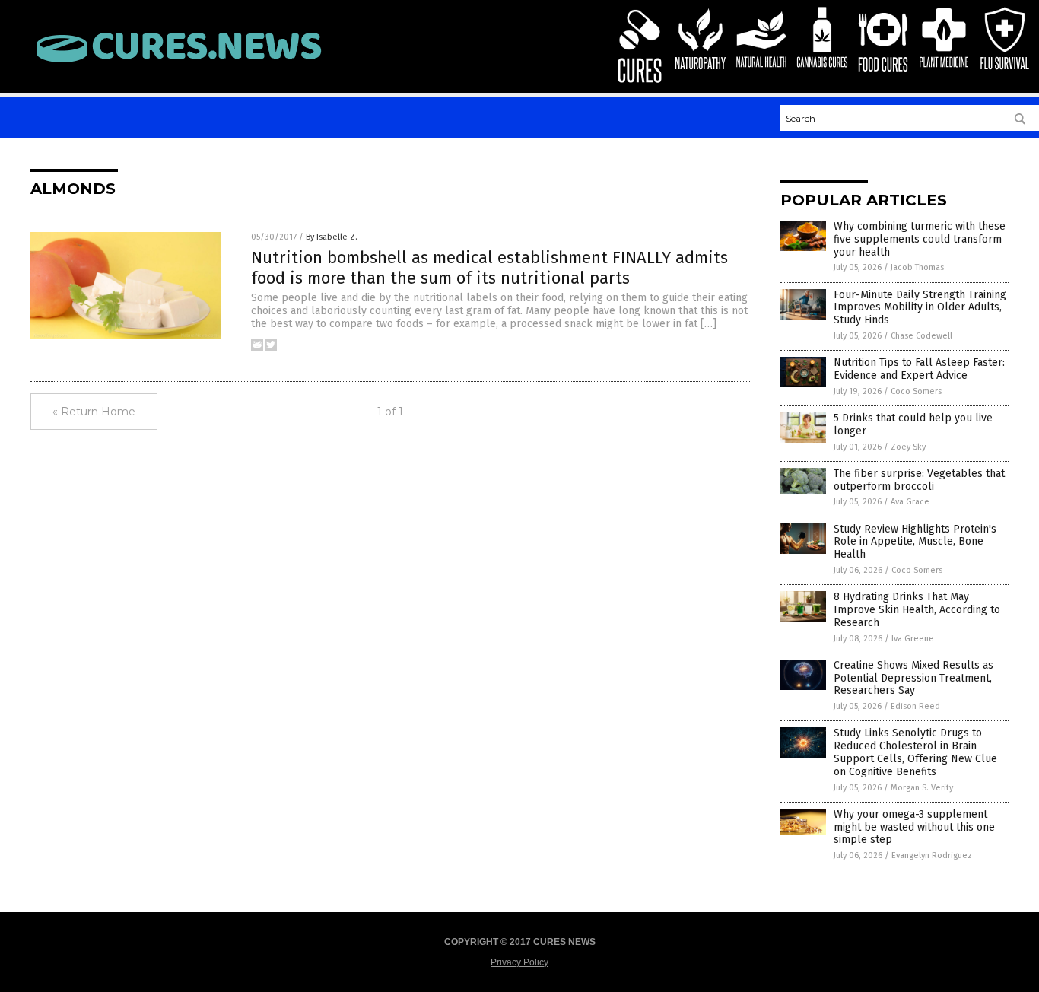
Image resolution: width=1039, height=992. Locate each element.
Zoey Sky (908, 447)
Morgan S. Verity (922, 788)
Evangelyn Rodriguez (931, 855)
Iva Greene (912, 639)
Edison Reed (915, 706)
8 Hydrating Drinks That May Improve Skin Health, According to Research (917, 609)
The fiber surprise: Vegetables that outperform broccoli (919, 480)
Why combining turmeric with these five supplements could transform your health (920, 239)
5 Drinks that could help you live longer (913, 424)
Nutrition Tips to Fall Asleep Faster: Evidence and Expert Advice (919, 369)
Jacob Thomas (917, 267)
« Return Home (93, 411)
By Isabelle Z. (331, 237)
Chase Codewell (921, 336)
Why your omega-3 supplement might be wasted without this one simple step (914, 827)
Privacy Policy (519, 962)
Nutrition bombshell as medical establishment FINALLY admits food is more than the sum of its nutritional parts (489, 267)
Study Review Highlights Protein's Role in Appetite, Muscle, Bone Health (915, 542)
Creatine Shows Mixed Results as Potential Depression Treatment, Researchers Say (913, 678)
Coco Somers (916, 391)
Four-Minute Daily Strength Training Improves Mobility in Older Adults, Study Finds (920, 307)
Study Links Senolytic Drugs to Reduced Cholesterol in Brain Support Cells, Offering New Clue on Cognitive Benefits (915, 752)
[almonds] (178, 63)
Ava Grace (910, 502)
